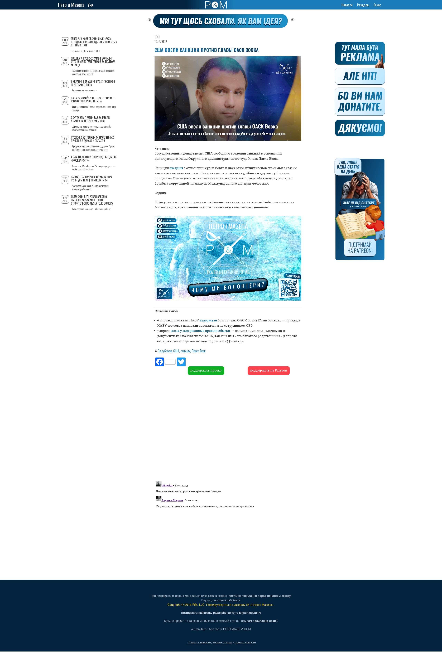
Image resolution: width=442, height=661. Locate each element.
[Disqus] (228, 427)
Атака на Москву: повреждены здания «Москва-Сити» (94, 158)
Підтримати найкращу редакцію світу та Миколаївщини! (221, 612)
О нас (377, 4)
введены (176, 168)
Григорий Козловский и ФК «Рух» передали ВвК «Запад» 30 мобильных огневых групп (94, 42)
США (176, 350)
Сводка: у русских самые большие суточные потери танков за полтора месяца (93, 61)
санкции (185, 350)
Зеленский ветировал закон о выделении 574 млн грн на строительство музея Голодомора (92, 200)
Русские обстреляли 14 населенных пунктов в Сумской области (92, 139)
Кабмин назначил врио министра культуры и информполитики (91, 178)
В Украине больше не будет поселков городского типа (93, 83)
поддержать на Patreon (268, 370)
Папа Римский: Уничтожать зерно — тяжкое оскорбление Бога (93, 99)
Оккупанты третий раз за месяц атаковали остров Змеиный (90, 119)
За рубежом (165, 350)
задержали (208, 320)
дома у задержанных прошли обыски (200, 331)
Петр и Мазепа (71, 4)
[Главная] (216, 4)
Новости (347, 4)
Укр (90, 4)
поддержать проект (206, 370)
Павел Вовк (198, 350)
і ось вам (258, 620)
